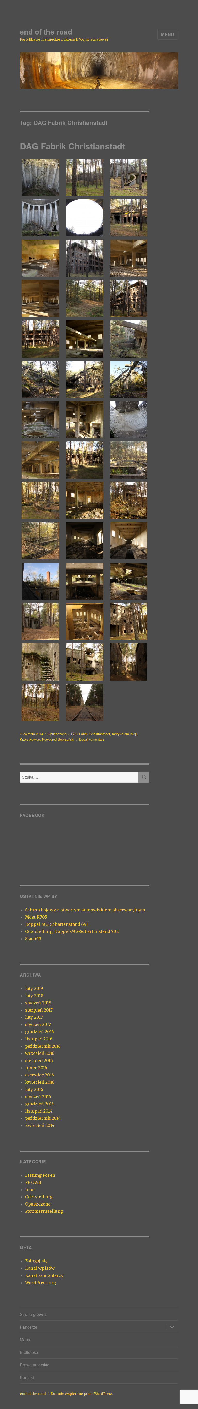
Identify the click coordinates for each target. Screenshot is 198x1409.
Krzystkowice (30, 739)
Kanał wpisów (40, 1268)
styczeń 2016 (38, 1096)
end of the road (46, 31)
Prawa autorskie (35, 1365)
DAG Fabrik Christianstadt (72, 146)
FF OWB (33, 1182)
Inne (30, 1189)
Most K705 (36, 917)
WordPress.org (40, 1282)
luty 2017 (34, 1017)
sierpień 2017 (39, 1010)
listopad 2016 (38, 1038)
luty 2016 (34, 1089)
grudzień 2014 (39, 1103)
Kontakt (27, 1377)
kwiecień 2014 (39, 1125)
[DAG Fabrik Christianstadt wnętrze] (40, 177)
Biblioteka (29, 1352)
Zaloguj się (36, 1260)
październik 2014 (43, 1118)
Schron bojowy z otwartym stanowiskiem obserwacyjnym (85, 909)
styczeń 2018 (38, 1002)
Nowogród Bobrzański (58, 739)
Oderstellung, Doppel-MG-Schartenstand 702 (72, 931)
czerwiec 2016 (39, 1074)
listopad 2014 (38, 1111)
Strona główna (33, 1314)
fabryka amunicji (124, 733)
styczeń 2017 (38, 1024)
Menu (167, 34)
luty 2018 (34, 995)
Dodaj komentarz (91, 739)
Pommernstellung (44, 1211)
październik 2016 (43, 1046)
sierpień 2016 (39, 1060)
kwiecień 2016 (39, 1082)
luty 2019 (34, 988)
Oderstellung (38, 1196)
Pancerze (28, 1327)
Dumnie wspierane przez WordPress (82, 1393)
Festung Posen (40, 1175)
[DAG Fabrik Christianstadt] (84, 177)
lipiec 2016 (36, 1067)
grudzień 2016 (39, 1031)
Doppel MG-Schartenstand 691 (56, 924)
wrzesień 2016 (39, 1053)
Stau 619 (33, 938)
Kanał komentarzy (44, 1275)
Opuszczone (57, 733)
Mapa (25, 1340)
